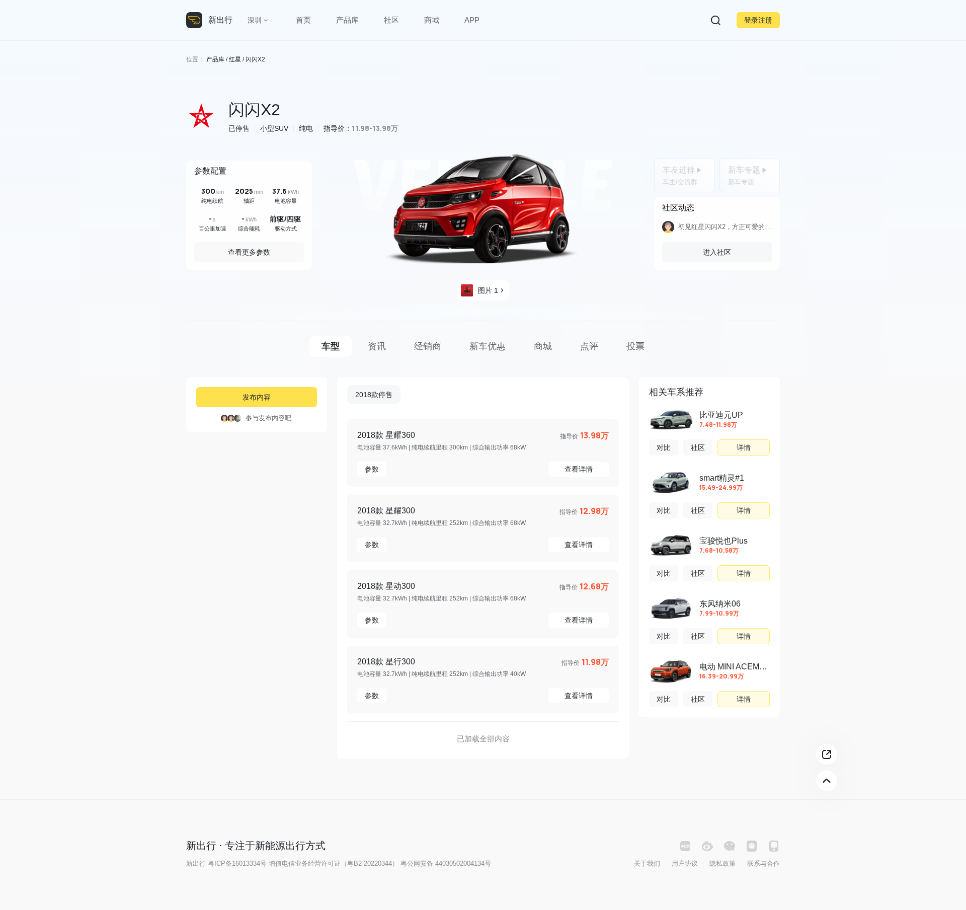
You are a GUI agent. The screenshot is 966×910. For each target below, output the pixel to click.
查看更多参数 (249, 252)
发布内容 (257, 397)
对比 (664, 447)
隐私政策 (722, 863)
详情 (744, 447)
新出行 (220, 20)
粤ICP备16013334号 (237, 863)
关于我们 (647, 863)
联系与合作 (763, 863)
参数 (372, 469)
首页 (303, 20)
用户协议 (685, 863)
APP (471, 20)
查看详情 (579, 469)
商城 (431, 20)
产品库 (347, 20)
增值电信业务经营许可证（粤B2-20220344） (333, 863)
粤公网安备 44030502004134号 (445, 863)
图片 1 (488, 290)
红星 (235, 59)
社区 (391, 20)
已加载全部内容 (483, 738)
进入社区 (717, 252)
